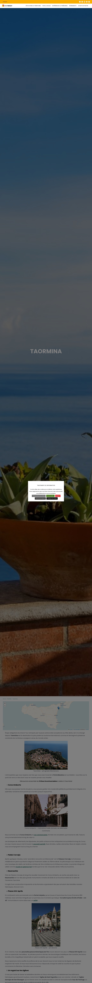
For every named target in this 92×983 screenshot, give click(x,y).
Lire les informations (40, 498)
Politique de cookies (52, 498)
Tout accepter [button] (50, 496)
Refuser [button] (58, 496)
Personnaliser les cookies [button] (39, 496)
